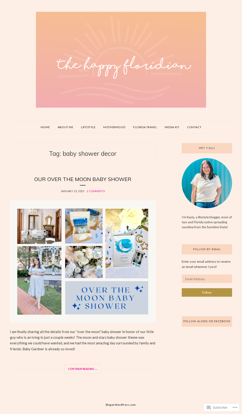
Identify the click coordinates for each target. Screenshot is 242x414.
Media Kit (172, 127)
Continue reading (80, 370)
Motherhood (114, 127)
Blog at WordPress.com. (121, 404)
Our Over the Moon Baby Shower (82, 179)
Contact (194, 127)
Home (45, 127)
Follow (207, 292)
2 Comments (95, 191)
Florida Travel (145, 127)
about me (65, 127)
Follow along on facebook (206, 321)
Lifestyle (88, 127)
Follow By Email (207, 249)
